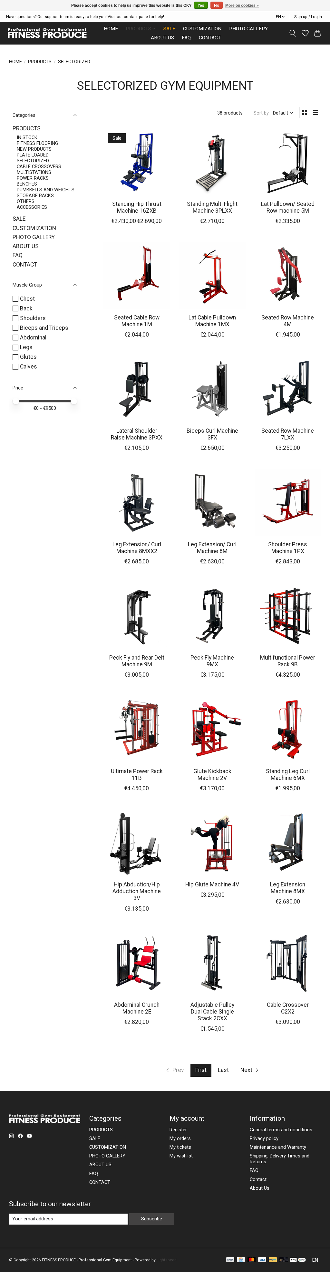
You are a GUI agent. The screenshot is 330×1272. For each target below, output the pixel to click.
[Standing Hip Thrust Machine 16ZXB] (136, 162)
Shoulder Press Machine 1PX (287, 547)
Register (178, 1130)
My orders (180, 1138)
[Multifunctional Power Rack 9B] (288, 615)
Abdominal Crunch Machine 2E (137, 1008)
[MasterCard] (252, 1260)
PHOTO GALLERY (248, 29)
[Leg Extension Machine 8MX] (288, 842)
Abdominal (33, 337)
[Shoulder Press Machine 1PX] (288, 502)
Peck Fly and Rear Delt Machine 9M (136, 661)
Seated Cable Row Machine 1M (137, 321)
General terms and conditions (281, 1130)
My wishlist (181, 1156)
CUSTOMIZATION (202, 29)
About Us (259, 1188)
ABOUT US (162, 38)
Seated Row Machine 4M (287, 321)
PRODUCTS (40, 62)
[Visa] (262, 1260)
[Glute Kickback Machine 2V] (212, 729)
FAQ (186, 38)
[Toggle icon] (292, 33)
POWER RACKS (33, 178)
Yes (201, 5)
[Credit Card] (241, 1260)
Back (26, 308)
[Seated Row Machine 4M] (288, 275)
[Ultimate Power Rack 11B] (136, 729)
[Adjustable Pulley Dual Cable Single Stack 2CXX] (212, 963)
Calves (28, 366)
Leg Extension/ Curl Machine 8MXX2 (136, 547)
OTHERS (25, 201)
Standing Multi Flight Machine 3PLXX (212, 207)
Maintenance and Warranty (278, 1147)
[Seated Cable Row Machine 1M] (136, 275)
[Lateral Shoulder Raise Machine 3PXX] (136, 389)
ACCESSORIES (32, 207)
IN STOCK (27, 137)
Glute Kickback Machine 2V (212, 774)
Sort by (261, 113)
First (201, 1070)
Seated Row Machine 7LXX (287, 434)
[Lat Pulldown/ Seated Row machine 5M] (288, 162)
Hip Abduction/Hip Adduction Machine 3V (136, 891)
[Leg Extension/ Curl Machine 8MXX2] (136, 502)
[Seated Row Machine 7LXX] (288, 389)
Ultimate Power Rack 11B (137, 774)
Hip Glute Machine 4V (212, 884)
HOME (111, 29)
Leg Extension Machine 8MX (287, 887)
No (216, 5)
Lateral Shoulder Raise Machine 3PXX (136, 434)
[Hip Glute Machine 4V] (212, 842)
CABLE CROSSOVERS (39, 166)
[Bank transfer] (230, 1260)
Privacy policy (264, 1138)
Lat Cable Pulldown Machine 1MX (212, 321)
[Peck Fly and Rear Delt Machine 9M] (136, 615)
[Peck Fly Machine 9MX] (212, 615)
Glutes (28, 357)
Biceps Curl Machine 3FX (212, 434)
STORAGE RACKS (35, 195)
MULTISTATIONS (34, 172)
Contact (258, 1179)
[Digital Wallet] (298, 1260)
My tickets (180, 1147)
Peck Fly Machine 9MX (212, 661)
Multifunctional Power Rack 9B (287, 661)
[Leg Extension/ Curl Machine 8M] (212, 502)
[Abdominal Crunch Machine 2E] (136, 963)
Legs (26, 347)
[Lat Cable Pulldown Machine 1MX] (212, 275)
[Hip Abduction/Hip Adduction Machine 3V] (136, 842)
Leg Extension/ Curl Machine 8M (212, 547)
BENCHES (27, 184)
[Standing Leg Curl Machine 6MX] (288, 729)
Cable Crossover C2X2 (288, 1008)
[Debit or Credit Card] (283, 1260)
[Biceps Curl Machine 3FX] (212, 389)
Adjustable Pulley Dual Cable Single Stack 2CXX (212, 1012)
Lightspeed (167, 1260)
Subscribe (151, 1219)
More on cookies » (242, 5)
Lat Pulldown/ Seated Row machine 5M (288, 207)
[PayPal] (273, 1260)
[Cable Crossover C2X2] (288, 963)
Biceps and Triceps (44, 328)
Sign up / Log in (308, 17)
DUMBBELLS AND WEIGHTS (45, 190)
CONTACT (210, 38)
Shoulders (33, 318)
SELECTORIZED (33, 161)
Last (223, 1070)
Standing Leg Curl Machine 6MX (288, 774)
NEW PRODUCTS (34, 149)
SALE (169, 29)
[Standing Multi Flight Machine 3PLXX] (212, 162)
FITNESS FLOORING (37, 143)
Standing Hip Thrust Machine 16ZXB (136, 207)
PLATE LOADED (33, 155)
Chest (27, 299)
